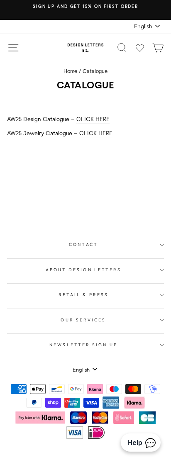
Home (70, 71)
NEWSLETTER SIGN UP (83, 345)
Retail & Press (83, 294)
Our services (83, 320)
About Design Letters (84, 269)
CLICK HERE (93, 119)
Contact (83, 244)
